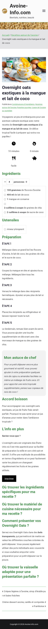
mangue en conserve (18, 199)
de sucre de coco (25, 212)
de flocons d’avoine (23, 190)
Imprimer (9, 478)
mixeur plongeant (15, 229)
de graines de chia (23, 207)
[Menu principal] (44, 11)
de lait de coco (18, 194)
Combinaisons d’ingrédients (23, 104)
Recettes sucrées (24, 107)
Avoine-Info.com (31, 624)
